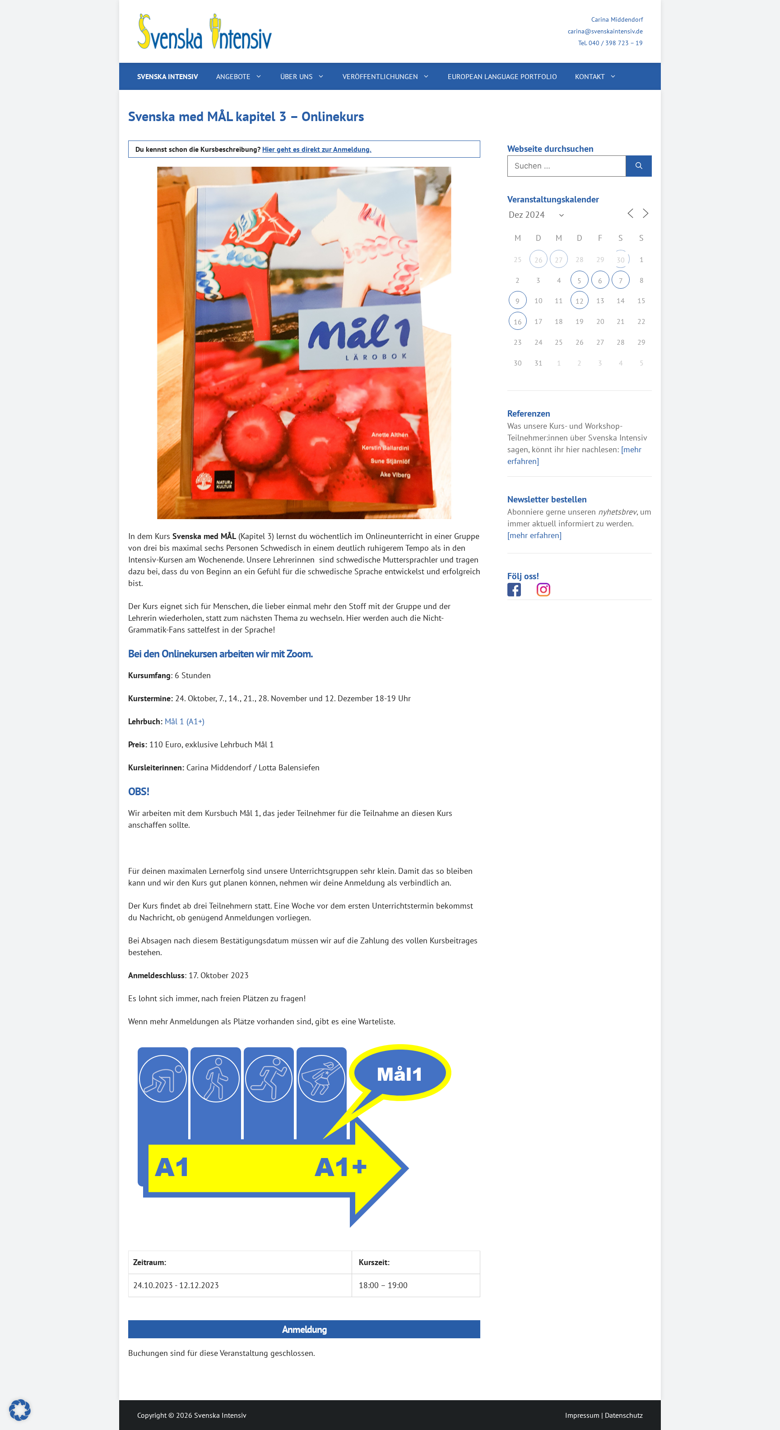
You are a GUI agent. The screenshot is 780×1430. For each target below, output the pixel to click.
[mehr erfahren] (534, 535)
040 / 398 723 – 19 (616, 43)
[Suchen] (639, 166)
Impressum (582, 1415)
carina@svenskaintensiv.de (605, 31)
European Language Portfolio (502, 76)
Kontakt (590, 76)
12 (580, 300)
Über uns (296, 76)
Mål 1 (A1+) (184, 721)
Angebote (233, 76)
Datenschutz (624, 1415)
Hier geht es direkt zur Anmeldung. (316, 149)
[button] (20, 1410)
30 (621, 259)
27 (559, 259)
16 (518, 321)
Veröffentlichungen (380, 76)
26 (538, 259)
